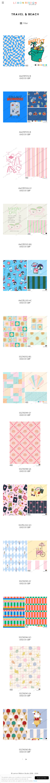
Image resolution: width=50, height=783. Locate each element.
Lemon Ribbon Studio (21, 773)
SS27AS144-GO (25, 637)
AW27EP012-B (25, 76)
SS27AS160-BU (25, 749)
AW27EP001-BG (25, 244)
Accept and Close (42, 778)
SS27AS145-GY (25, 581)
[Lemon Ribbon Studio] (25, 3)
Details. (35, 781)
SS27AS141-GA (25, 693)
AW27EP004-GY (25, 188)
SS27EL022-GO (25, 525)
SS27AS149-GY (25, 413)
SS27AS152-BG (25, 356)
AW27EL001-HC (25, 300)
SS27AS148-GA (25, 469)
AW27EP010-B (25, 132)
